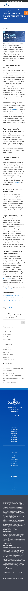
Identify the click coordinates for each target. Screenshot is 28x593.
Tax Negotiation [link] (14, 431)
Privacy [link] (4, 578)
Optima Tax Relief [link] (7, 278)
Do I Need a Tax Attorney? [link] (9, 382)
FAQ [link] (14, 455)
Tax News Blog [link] (14, 461)
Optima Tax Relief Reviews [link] (17, 578)
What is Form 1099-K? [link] (8, 373)
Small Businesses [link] (7, 344)
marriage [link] (14, 109)
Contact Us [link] (14, 489)
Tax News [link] (10, 9)
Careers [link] (14, 483)
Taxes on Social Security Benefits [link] (12, 300)
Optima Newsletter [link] (7, 337)
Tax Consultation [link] (14, 429)
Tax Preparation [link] (14, 433)
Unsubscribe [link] (14, 463)
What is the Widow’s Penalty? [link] (11, 295)
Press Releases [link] (7, 339)
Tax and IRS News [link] (7, 347)
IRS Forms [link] (14, 457)
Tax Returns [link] (6, 357)
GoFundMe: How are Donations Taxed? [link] (13, 375)
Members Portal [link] (14, 465)
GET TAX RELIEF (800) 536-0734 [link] (14, 1)
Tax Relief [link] (14, 435)
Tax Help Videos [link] (7, 349)
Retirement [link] (5, 342)
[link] (26, 13)
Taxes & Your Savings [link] (8, 359)
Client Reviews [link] (14, 485)
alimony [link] (17, 182)
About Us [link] (14, 479)
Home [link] (5, 9)
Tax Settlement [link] (14, 439)
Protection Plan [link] (14, 441)
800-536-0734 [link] (14, 411)
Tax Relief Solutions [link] (8, 354)
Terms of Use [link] (9, 578)
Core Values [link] (14, 487)
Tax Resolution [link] (14, 437)
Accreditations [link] (14, 481)
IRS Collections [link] (7, 334)
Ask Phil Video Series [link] (8, 331)
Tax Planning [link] (16, 9)
